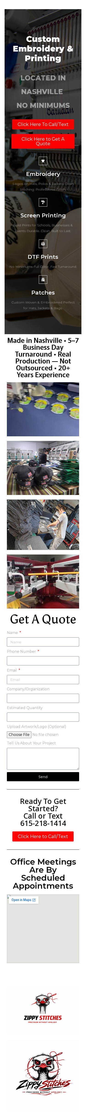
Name (13, 633)
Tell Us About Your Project (31, 743)
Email (12, 670)
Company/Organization (28, 689)
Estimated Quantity (25, 708)
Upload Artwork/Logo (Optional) (36, 726)
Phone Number (22, 651)
